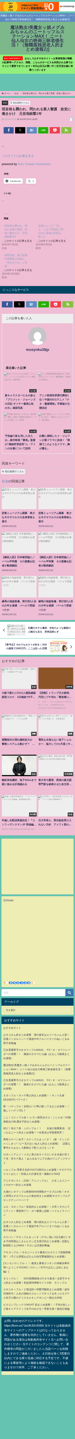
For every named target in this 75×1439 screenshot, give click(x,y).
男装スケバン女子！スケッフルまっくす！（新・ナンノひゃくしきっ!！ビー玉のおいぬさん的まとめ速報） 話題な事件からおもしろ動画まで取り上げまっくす (36, 1143)
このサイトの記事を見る (18, 155)
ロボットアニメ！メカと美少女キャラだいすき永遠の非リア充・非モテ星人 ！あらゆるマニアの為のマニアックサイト (36, 1158)
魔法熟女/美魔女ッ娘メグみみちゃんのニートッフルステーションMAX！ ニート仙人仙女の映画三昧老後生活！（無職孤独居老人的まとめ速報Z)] (37, 1069)
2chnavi (8, 900)
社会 (5, 103)
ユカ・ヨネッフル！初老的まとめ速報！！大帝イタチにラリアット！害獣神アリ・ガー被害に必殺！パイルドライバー (36, 1210)
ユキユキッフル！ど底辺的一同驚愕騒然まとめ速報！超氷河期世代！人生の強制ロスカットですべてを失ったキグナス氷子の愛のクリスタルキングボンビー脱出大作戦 (36, 1293)
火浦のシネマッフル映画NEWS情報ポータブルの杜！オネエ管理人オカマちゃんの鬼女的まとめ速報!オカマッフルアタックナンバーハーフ (36, 1195)
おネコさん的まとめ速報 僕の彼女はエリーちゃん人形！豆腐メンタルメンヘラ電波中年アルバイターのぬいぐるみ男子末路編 (36, 1038)
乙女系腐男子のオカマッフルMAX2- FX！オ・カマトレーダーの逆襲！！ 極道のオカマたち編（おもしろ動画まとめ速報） (36, 1054)
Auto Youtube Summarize (34, 164)
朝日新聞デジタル (21, 103)
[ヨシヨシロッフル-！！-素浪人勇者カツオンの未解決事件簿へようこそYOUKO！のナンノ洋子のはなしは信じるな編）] (36, 1267)
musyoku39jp (37, 349)
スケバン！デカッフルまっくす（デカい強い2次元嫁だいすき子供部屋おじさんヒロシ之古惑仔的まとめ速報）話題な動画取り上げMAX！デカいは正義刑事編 (37, 1241)
